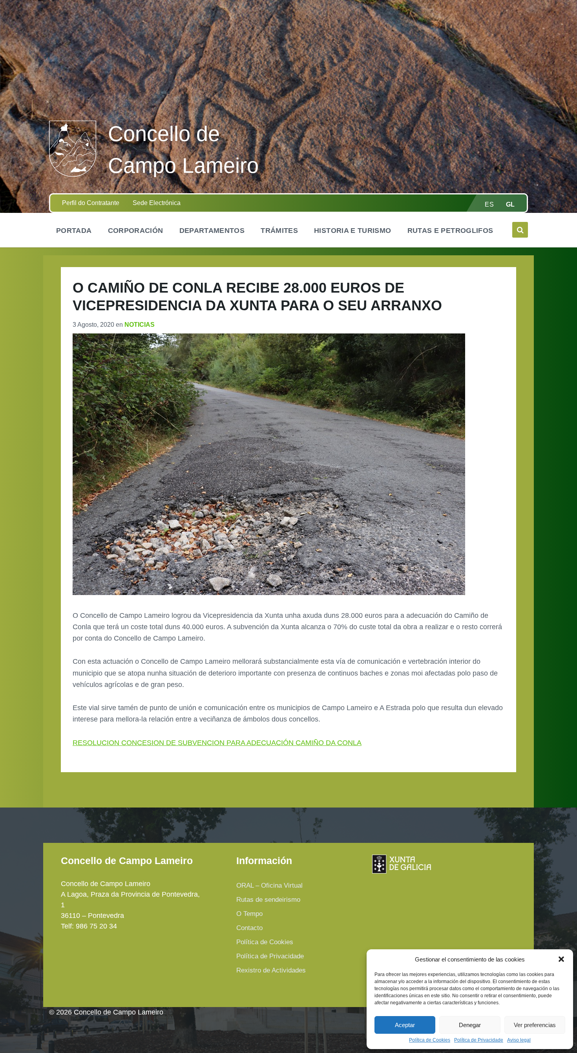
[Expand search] (520, 230)
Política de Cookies (429, 1040)
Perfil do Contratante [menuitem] (90, 203)
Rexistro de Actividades (271, 970)
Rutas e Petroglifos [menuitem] (450, 230)
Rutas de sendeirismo (268, 899)
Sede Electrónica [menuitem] (157, 203)
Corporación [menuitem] (135, 230)
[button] (561, 959)
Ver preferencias (535, 1025)
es (489, 204)
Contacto (249, 928)
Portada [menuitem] (74, 230)
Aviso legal (519, 1040)
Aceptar (405, 1025)
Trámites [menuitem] (279, 230)
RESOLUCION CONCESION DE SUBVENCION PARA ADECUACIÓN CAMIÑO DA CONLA (217, 743)
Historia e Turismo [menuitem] (352, 230)
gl (510, 204)
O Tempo (249, 913)
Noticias (139, 324)
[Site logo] (72, 174)
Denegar (470, 1025)
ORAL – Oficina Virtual (269, 885)
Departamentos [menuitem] (212, 230)
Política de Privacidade (478, 1040)
